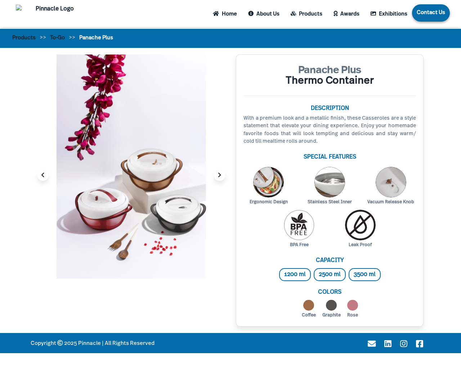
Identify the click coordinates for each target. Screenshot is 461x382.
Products (310, 14)
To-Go (57, 38)
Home (229, 14)
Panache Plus (96, 38)
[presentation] (42, 175)
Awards (349, 14)
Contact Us (431, 12)
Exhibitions (392, 14)
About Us (267, 14)
